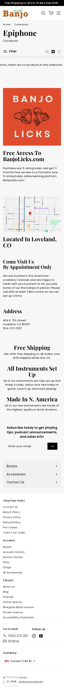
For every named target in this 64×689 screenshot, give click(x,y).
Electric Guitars (13, 557)
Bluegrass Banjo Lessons (18, 607)
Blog (6, 592)
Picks (6, 562)
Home (6, 24)
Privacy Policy (12, 517)
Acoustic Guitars (14, 552)
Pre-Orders (10, 527)
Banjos (7, 547)
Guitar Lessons (12, 602)
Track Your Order (14, 532)
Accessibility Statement (18, 617)
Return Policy (11, 512)
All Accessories (12, 572)
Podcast (8, 597)
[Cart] (51, 13)
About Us (9, 586)
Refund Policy (12, 522)
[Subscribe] (52, 446)
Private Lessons (13, 612)
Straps (7, 567)
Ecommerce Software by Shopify (23, 681)
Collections (21, 24)
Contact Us (10, 507)
